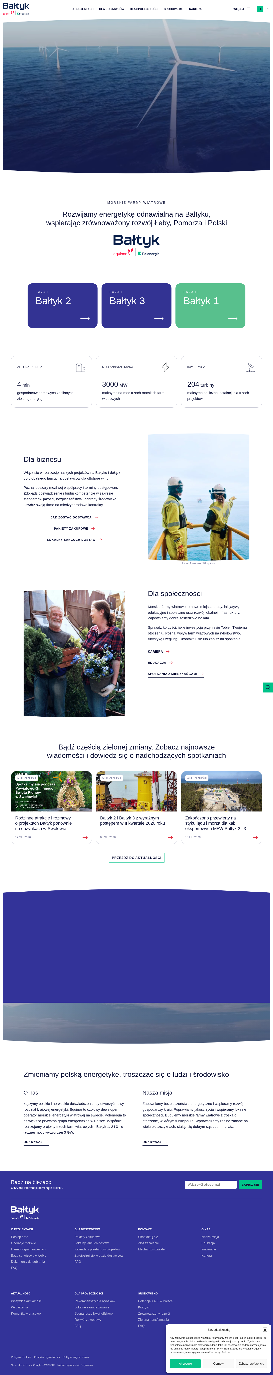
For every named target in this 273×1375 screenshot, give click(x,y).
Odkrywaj (137, 104)
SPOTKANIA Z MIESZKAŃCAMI (172, 674)
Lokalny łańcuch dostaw (92, 1243)
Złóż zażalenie (148, 1243)
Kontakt (145, 1229)
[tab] (126, 157)
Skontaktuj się (148, 1237)
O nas (205, 1229)
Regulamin (87, 1365)
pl (260, 9)
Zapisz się (250, 1184)
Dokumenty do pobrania (28, 1261)
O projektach (83, 9)
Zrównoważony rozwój (154, 1313)
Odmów (218, 1363)
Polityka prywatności (47, 1357)
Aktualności (21, 1293)
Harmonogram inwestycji (28, 1249)
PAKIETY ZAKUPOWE (71, 528)
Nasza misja (210, 1237)
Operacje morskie (23, 1243)
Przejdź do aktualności (136, 858)
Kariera (195, 9)
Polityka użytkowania (76, 1357)
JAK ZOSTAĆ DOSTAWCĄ (71, 517)
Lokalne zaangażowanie (92, 1307)
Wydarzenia (19, 1307)
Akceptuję (185, 1363)
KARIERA (155, 651)
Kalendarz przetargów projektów (97, 1249)
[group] (51, 807)
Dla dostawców (111, 9)
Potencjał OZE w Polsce (155, 1301)
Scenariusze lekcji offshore (94, 1313)
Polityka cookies (21, 1357)
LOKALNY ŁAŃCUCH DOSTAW (71, 539)
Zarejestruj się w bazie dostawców (99, 1255)
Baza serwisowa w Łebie (28, 1255)
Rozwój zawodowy (88, 1319)
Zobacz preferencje (251, 1363)
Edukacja (208, 1243)
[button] (265, 1330)
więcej (238, 9)
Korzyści (144, 1307)
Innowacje (208, 1249)
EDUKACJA (157, 662)
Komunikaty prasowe (26, 1313)
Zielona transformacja (153, 1319)
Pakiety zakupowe (88, 1237)
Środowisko (173, 9)
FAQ (14, 1268)
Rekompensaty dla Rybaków (95, 1301)
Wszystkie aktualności (26, 1301)
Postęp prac (19, 1237)
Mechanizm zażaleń (152, 1249)
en (267, 9)
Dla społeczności (144, 9)
